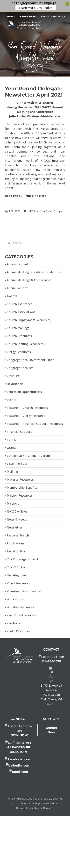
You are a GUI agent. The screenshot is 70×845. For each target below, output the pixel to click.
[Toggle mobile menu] (66, 23)
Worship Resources (20, 607)
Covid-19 (13, 376)
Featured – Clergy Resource (26, 416)
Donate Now (51, 730)
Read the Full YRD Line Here (25, 196)
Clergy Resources (19, 352)
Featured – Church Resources (27, 408)
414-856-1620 (51, 661)
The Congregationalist (22, 559)
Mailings (13, 471)
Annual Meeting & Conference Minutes (34, 272)
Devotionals (15, 384)
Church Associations (21, 312)
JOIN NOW (19, 735)
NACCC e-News (17, 511)
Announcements (18, 264)
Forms (11, 440)
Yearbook (13, 623)
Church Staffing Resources (25, 344)
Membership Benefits (22, 487)
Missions (13, 503)
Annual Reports (17, 288)
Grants (11, 448)
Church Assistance (19, 304)
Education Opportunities (24, 392)
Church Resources (19, 336)
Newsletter (14, 527)
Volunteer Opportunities (24, 591)
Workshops (15, 599)
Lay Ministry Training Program (28, 456)
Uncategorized (17, 575)
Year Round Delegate (52, 211)
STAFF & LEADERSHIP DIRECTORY (19, 747)
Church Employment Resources (29, 320)
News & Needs (17, 519)
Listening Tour (17, 463)
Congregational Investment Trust (30, 360)
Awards (12, 296)
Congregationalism (20, 368)
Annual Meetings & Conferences (29, 280)
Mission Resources (20, 495)
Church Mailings (18, 328)
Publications (15, 543)
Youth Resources (18, 631)
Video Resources (18, 583)
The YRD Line (31, 211)
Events (11, 400)
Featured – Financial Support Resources (35, 424)
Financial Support (19, 432)
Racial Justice (16, 551)
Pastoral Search (18, 535)
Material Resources (20, 479)
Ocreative (48, 808)
